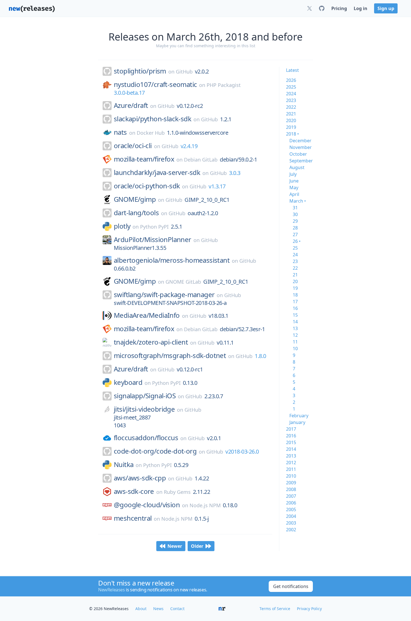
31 (295, 208)
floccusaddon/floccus (146, 437)
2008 (291, 489)
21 (295, 275)
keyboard (128, 382)
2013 (291, 456)
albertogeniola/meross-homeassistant (172, 260)
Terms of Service (274, 608)
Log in (360, 8)
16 (295, 308)
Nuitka (123, 464)
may (293, 187)
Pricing (339, 8)
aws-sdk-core (134, 491)
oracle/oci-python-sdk (147, 186)
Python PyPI (154, 226)
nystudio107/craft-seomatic (155, 84)
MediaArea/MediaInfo (147, 315)
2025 (291, 87)
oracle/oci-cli (133, 145)
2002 (291, 530)
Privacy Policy (309, 608)
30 (295, 214)
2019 (291, 127)
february (298, 416)
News (158, 608)
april (294, 194)
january (297, 422)
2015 (291, 442)
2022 (291, 107)
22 (295, 268)
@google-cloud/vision (147, 505)
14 (295, 322)
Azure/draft (131, 105)
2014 (291, 449)
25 (295, 248)
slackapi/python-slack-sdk (152, 119)
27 (295, 234)
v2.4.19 (189, 146)
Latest (292, 70)
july (293, 174)
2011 (291, 469)
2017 (291, 429)
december (300, 141)
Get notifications (290, 586)
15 (295, 315)
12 (295, 335)
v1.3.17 (217, 186)
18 (295, 295)
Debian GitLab (201, 159)
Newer (174, 546)
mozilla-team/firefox (144, 159)
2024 (291, 94)
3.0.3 (234, 173)
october (298, 154)
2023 (291, 100)
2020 (291, 120)
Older (197, 546)
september (301, 161)
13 (295, 328)
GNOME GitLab (183, 281)
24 (295, 255)
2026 (291, 80)
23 (295, 261)
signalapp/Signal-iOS (145, 396)
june (294, 181)
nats (120, 132)
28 (295, 228)
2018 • (292, 134)
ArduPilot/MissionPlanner (152, 239)
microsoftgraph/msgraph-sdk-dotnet (170, 355)
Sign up (385, 8)
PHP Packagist (224, 85)
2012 (291, 462)
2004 (291, 516)
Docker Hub (151, 132)
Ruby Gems (177, 492)
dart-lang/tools (136, 212)
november (300, 147)
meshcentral (133, 518)
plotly (122, 226)
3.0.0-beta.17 (129, 92)
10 (295, 348)
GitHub (184, 71)
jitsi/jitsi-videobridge (144, 409)
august (296, 167)
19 (295, 288)
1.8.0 (260, 356)
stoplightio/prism (140, 71)
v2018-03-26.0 (242, 451)
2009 (291, 483)
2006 (291, 503)
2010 (291, 476)
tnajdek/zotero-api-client (151, 342)
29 (295, 221)
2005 (291, 509)
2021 (291, 114)
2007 (291, 496)
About (141, 608)
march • (297, 201)
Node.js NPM (205, 505)
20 (295, 281)
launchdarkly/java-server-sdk (157, 172)
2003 (291, 523)
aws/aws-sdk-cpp (140, 478)
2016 (291, 436)
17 (295, 301)
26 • (297, 241)
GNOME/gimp (135, 199)
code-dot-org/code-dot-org (155, 451)
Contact (177, 608)
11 (295, 342)
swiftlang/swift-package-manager (164, 294)
